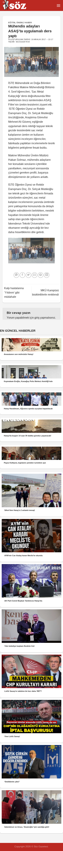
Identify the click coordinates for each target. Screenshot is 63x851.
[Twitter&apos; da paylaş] (28, 275)
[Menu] (58, 5)
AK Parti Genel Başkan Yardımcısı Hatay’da (23, 601)
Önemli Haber (24, 23)
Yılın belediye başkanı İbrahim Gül (19, 646)
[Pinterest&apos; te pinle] (40, 275)
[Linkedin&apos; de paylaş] (46, 275)
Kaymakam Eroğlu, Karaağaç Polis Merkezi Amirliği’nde (28, 381)
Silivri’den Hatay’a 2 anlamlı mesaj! (19, 510)
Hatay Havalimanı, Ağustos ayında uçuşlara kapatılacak (28, 409)
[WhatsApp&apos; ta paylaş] (16, 275)
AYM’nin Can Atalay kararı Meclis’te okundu (23, 555)
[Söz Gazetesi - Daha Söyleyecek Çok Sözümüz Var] (19, 5)
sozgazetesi (23, 42)
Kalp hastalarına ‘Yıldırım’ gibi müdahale (14, 292)
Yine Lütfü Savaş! (12, 736)
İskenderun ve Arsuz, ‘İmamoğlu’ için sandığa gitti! (26, 827)
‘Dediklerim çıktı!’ (12, 782)
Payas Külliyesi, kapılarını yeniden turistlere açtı (25, 463)
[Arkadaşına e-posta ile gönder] (34, 275)
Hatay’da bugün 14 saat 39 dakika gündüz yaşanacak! (27, 436)
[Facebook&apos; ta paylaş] (22, 275)
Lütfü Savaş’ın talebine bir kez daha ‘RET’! (23, 691)
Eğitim (11, 23)
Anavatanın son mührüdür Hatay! (18, 354)
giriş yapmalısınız (44, 317)
